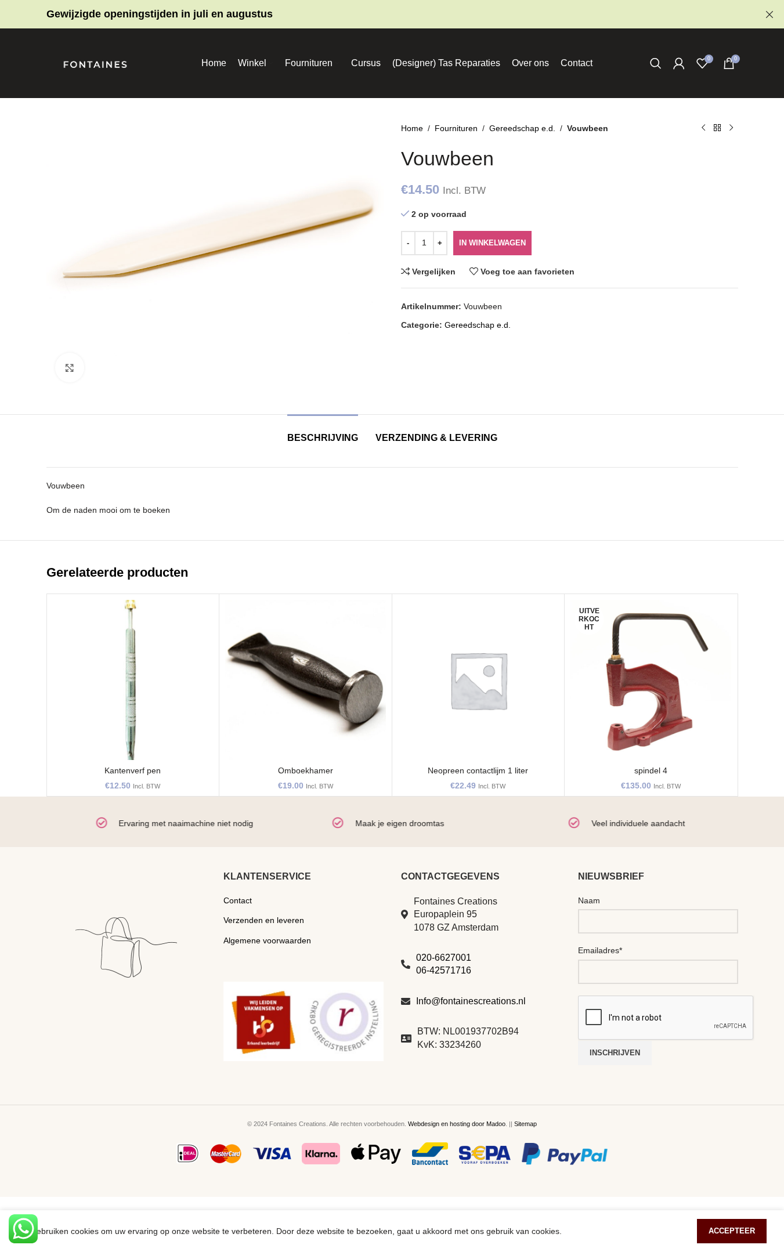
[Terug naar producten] (717, 128)
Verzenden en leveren (263, 920)
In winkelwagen (492, 242)
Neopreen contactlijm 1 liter (478, 770)
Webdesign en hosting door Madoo (456, 1123)
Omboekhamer (305, 770)
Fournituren (456, 128)
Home (412, 128)
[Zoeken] (655, 63)
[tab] (322, 432)
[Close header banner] (769, 14)
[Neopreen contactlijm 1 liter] (478, 680)
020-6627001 (443, 957)
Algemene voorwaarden (267, 940)
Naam (589, 900)
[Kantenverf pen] (133, 680)
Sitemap (525, 1123)
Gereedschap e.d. (522, 128)
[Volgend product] (731, 128)
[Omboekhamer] (305, 680)
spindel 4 (650, 770)
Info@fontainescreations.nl (471, 1001)
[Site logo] (95, 62)
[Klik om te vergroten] (69, 367)
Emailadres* (600, 950)
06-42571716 (443, 970)
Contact (237, 900)
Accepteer (732, 1230)
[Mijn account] (679, 63)
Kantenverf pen (132, 770)
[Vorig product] (703, 128)
